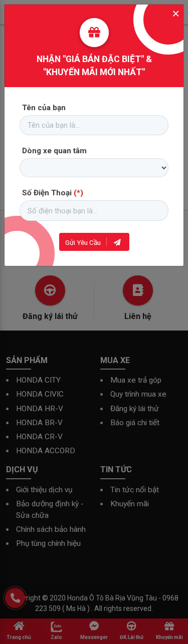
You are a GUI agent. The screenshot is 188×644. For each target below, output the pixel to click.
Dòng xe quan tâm (54, 150)
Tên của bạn (44, 107)
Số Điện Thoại (52, 192)
